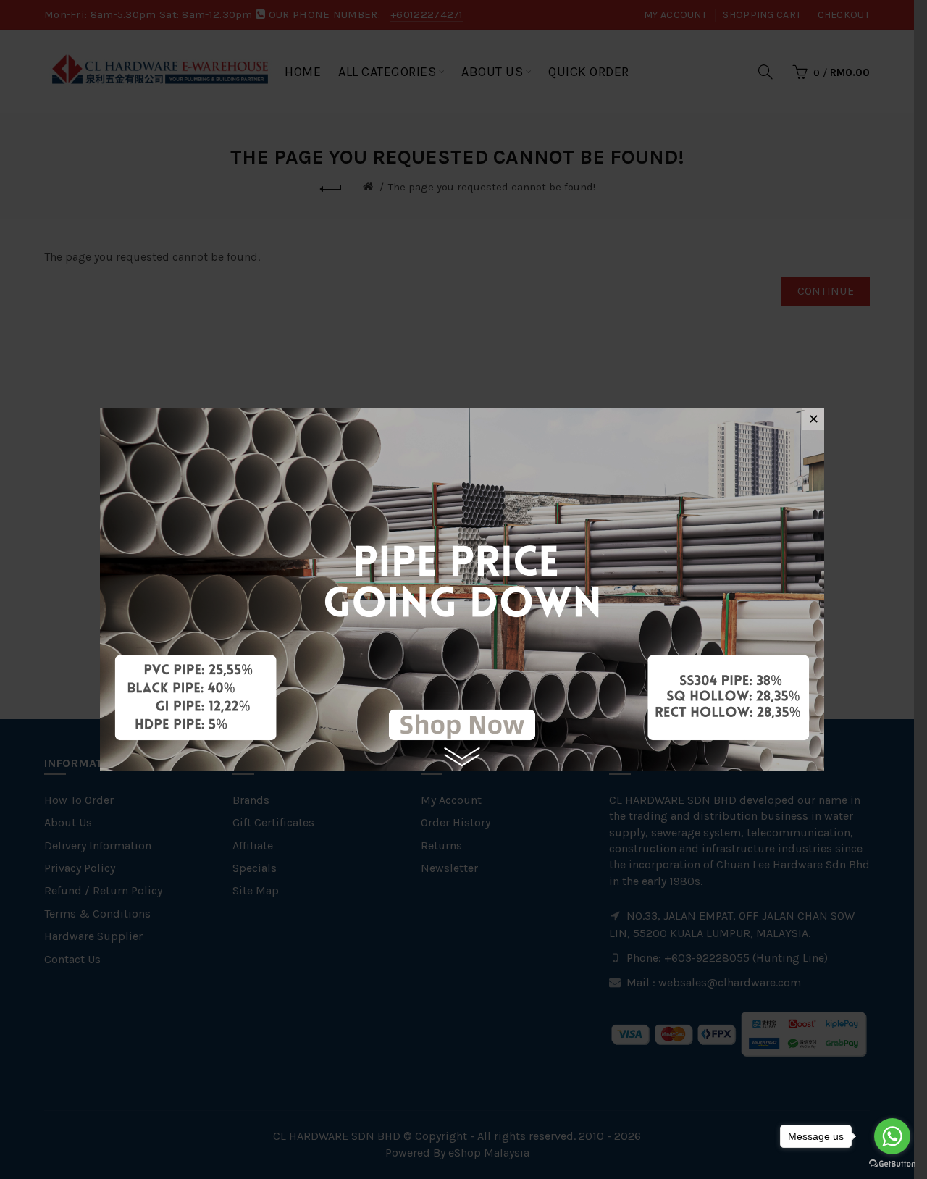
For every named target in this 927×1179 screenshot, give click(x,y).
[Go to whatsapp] (892, 1136)
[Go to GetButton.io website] (892, 1164)
